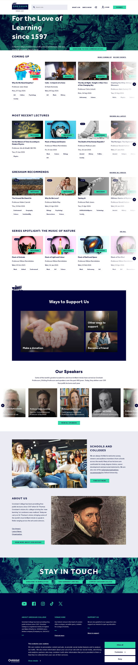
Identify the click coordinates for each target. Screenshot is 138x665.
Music (54, 95)
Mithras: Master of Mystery (121, 198)
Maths (114, 97)
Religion (124, 154)
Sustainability (27, 214)
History (63, 95)
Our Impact (16, 529)
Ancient (82, 154)
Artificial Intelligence (86, 210)
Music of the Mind (118, 257)
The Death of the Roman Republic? (91, 142)
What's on (76, 7)
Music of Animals (18, 257)
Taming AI (82, 198)
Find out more (99, 481)
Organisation (17, 534)
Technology (100, 210)
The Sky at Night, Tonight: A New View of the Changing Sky (93, 84)
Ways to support (93, 633)
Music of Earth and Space (87, 257)
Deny (120, 659)
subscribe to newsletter (37, 582)
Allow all (120, 645)
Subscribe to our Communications (88, 49)
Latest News (17, 531)
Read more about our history (28, 542)
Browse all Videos (118, 173)
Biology (65, 154)
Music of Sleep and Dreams (55, 142)
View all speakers (69, 423)
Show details (33, 661)
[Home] (20, 7)
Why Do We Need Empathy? (22, 83)
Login (107, 7)
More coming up (105, 57)
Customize (119, 652)
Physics (123, 97)
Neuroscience (51, 214)
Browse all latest (118, 116)
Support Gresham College (100, 582)
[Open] (24, 604)
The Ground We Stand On (21, 198)
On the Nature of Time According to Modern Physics (25, 143)
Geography (29, 210)
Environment (18, 210)
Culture (22, 95)
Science (93, 97)
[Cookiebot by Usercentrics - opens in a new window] (14, 660)
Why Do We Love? (52, 198)
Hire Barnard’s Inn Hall (69, 582)
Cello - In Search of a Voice (55, 83)
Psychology (32, 95)
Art (15, 95)
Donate (119, 7)
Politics (99, 154)
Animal (23, 269)
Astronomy (83, 97)
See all (123, 232)
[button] (134, 81)
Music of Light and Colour (54, 257)
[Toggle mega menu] (95, 7)
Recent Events (119, 57)
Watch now (87, 7)
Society (16, 99)
